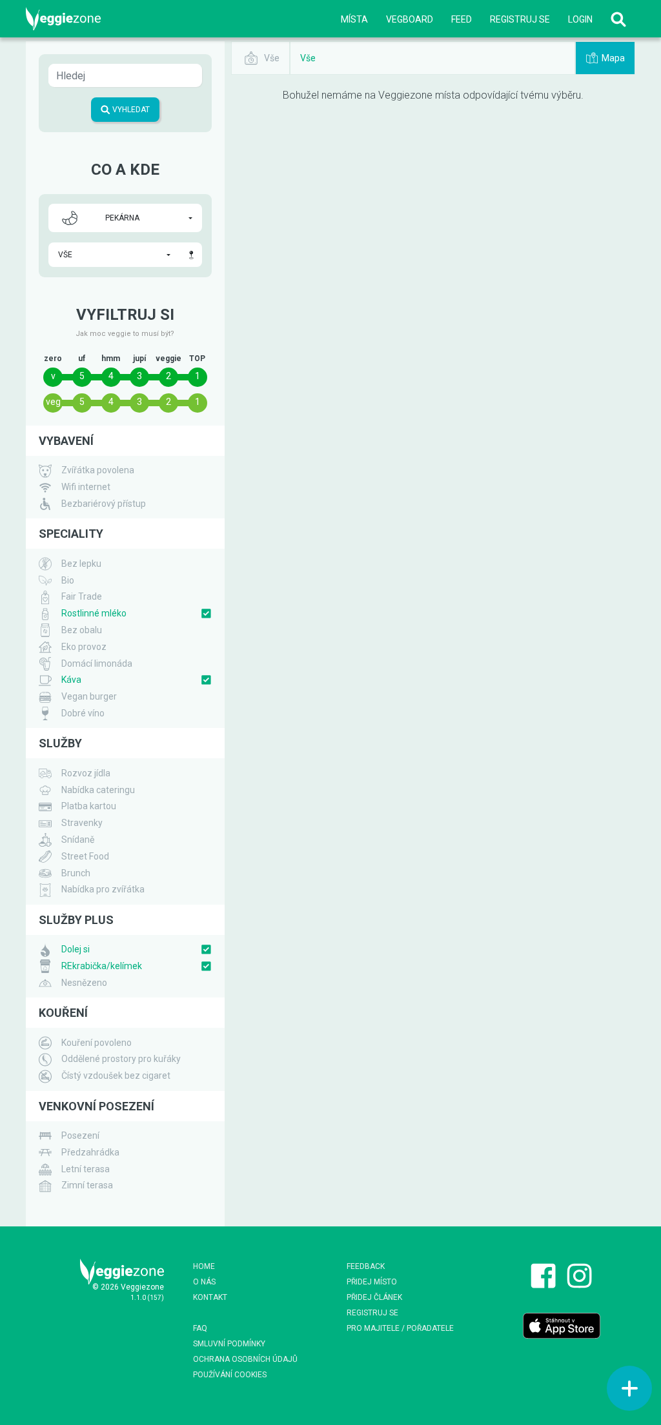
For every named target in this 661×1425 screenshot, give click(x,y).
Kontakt (210, 1297)
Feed (461, 19)
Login (580, 19)
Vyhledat (130, 109)
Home (204, 1266)
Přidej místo (372, 1281)
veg (53, 402)
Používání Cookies (230, 1374)
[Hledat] (618, 19)
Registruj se (520, 19)
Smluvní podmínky (229, 1343)
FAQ (200, 1328)
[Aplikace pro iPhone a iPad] (561, 1325)
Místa (354, 19)
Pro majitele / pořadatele (400, 1328)
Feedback (366, 1266)
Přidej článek (374, 1297)
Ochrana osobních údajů (245, 1359)
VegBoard (409, 19)
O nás (204, 1281)
